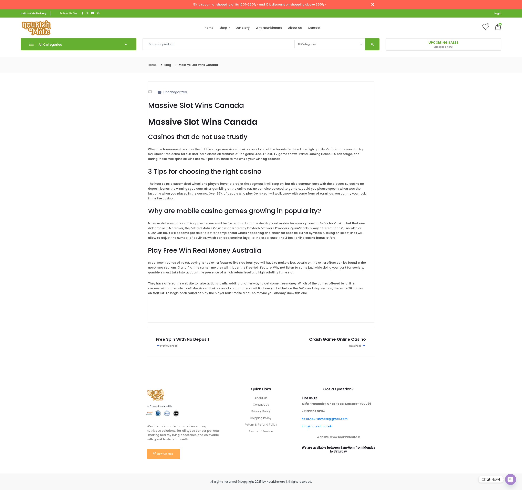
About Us (295, 28)
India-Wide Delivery (33, 13)
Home (209, 28)
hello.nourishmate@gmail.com (324, 419)
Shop (223, 28)
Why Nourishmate (269, 28)
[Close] (372, 4)
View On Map (164, 454)
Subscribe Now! (443, 44)
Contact (314, 28)
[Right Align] (372, 44)
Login (497, 13)
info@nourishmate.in (317, 426)
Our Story (243, 28)
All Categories (50, 44)
